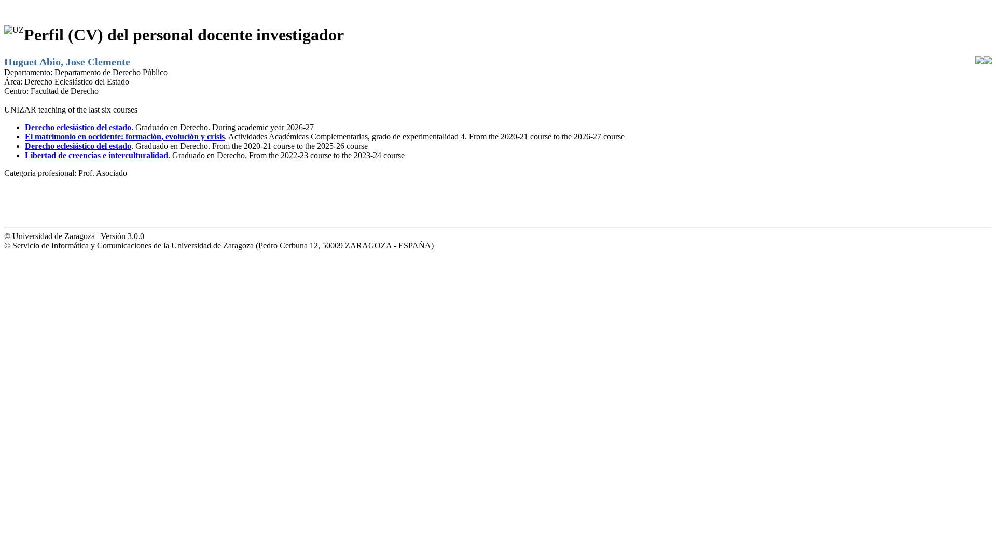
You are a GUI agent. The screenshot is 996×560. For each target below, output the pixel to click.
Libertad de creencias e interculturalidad (96, 155)
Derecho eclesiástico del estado (78, 127)
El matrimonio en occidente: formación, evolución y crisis (125, 136)
